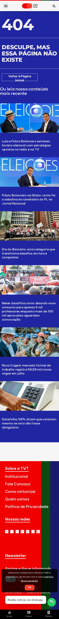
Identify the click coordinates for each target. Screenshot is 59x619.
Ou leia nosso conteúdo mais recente (24, 91)
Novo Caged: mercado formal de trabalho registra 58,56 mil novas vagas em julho (26, 369)
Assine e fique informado (28, 569)
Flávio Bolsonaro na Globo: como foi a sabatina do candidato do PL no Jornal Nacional (29, 199)
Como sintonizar (20, 492)
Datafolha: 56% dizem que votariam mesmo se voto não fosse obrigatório (29, 423)
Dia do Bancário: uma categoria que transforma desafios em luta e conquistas (28, 253)
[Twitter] (22, 531)
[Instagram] (17, 531)
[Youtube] (6, 531)
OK (29, 587)
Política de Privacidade (26, 507)
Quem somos (17, 499)
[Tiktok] (33, 531)
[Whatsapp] (12, 531)
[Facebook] (27, 531)
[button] (5, 5)
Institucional (16, 477)
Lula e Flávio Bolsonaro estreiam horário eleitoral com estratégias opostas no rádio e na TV (26, 145)
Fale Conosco (18, 484)
